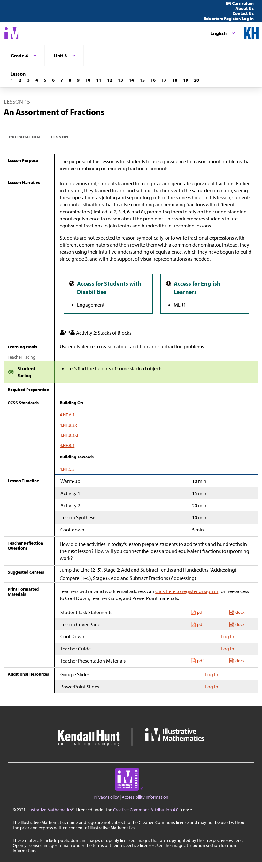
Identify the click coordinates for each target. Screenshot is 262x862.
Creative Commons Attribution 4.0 (145, 810)
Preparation (25, 137)
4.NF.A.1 (67, 414)
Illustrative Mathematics (49, 810)
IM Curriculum (240, 3)
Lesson (60, 137)
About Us (244, 8)
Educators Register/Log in (229, 18)
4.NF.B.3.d (69, 435)
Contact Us (243, 13)
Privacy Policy (106, 797)
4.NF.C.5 (67, 469)
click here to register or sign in (186, 591)
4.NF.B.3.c (68, 424)
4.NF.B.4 (67, 445)
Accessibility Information (145, 797)
